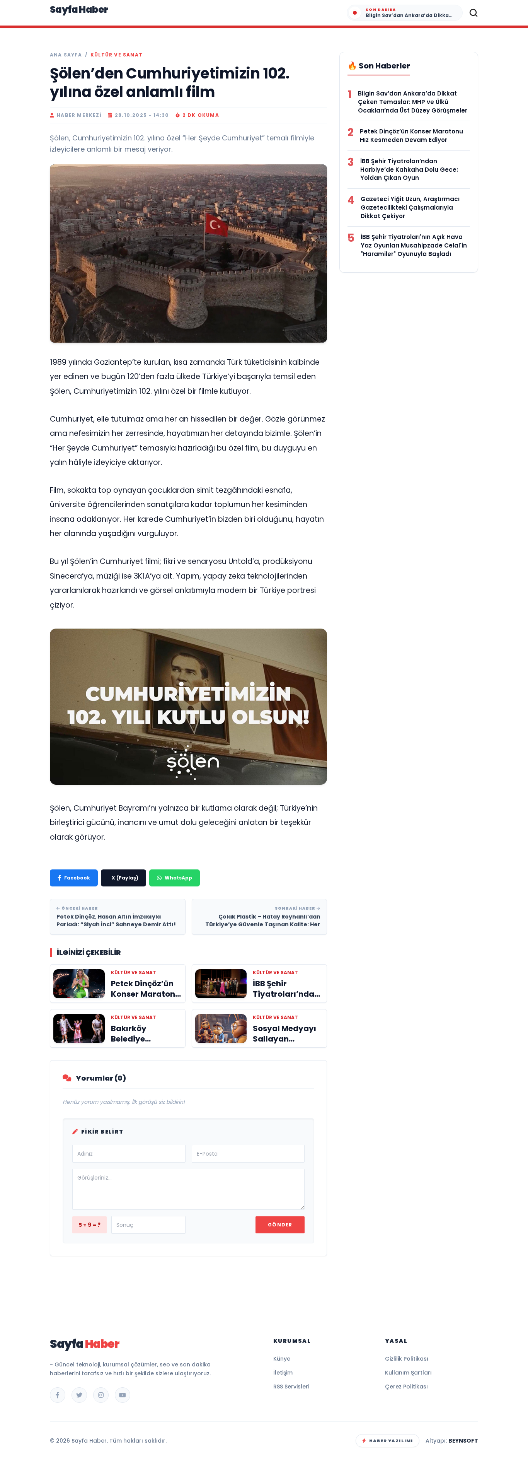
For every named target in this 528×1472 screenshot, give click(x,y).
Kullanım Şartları (408, 1372)
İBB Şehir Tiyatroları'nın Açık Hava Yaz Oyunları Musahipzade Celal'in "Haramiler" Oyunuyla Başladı (414, 245)
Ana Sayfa (66, 55)
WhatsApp (178, 877)
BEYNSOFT (463, 1441)
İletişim (283, 1372)
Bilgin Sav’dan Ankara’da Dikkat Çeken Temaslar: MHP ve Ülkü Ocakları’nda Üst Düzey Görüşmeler (412, 101)
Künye (281, 1359)
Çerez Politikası (406, 1386)
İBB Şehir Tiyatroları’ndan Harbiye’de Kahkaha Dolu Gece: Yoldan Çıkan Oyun (409, 169)
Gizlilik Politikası (406, 1359)
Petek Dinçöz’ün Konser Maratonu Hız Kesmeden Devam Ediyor (411, 135)
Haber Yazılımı (391, 1441)
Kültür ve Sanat (116, 55)
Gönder (280, 1224)
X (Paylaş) (125, 877)
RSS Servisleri (291, 1386)
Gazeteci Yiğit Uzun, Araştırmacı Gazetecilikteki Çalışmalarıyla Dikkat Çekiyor (410, 207)
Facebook (77, 877)
